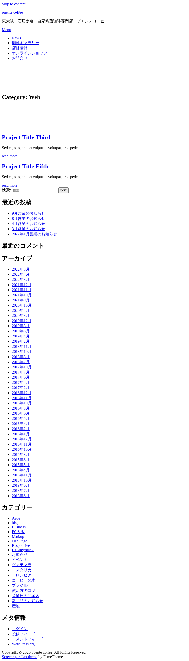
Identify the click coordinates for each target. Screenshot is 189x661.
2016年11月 (22, 398)
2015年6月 (21, 460)
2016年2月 (21, 429)
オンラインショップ (29, 53)
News (16, 38)
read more (9, 156)
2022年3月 (21, 279)
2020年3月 (21, 315)
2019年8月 (21, 326)
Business (19, 527)
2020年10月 (22, 305)
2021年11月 (22, 290)
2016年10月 (22, 403)
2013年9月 (21, 485)
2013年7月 (21, 490)
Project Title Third (26, 137)
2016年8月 (21, 408)
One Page (19, 541)
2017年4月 (21, 382)
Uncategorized (23, 550)
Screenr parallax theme (19, 657)
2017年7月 (21, 372)
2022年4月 (21, 274)
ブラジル (20, 585)
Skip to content (13, 4)
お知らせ (20, 554)
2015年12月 (22, 439)
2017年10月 (22, 367)
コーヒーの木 (23, 580)
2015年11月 (22, 444)
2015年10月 (22, 449)
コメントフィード (27, 639)
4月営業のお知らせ (28, 224)
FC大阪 (18, 532)
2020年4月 (21, 310)
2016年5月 (21, 418)
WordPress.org (23, 644)
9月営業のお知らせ (28, 213)
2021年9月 (21, 300)
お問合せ (20, 58)
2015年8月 (21, 454)
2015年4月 (21, 470)
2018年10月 (22, 351)
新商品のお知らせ (27, 601)
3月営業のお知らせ (28, 229)
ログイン (20, 629)
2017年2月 (21, 388)
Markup (18, 537)
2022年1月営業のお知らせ (34, 234)
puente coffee (12, 12)
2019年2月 (21, 341)
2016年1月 (21, 434)
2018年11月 (22, 346)
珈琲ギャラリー (25, 43)
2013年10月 (22, 480)
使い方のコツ (23, 590)
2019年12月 (22, 321)
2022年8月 (21, 269)
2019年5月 (21, 331)
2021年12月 (22, 285)
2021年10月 (22, 295)
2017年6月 (21, 377)
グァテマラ (22, 565)
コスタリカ (22, 570)
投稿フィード (23, 634)
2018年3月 (21, 357)
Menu (6, 30)
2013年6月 (21, 496)
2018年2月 (21, 362)
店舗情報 (20, 48)
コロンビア (22, 575)
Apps (16, 518)
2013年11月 (22, 475)
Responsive (21, 545)
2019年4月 (21, 336)
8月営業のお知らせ (28, 218)
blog (15, 523)
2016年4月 (21, 424)
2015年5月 (21, 465)
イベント (20, 560)
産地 (16, 606)
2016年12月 (22, 393)
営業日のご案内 (25, 596)
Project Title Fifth (25, 166)
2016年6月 (21, 413)
